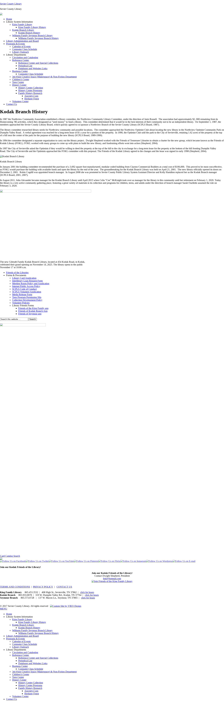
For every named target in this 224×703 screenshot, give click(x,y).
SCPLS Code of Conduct (24, 289)
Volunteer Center (20, 101)
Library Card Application (24, 278)
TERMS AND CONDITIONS (15, 586)
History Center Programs (30, 90)
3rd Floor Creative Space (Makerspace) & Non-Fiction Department (44, 76)
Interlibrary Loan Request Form (27, 280)
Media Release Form (22, 294)
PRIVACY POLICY (43, 586)
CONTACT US (64, 586)
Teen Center (18, 82)
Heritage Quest (31, 98)
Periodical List (25, 65)
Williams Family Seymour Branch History (38, 38)
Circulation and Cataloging (25, 57)
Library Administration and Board (22, 41)
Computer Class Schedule (24, 49)
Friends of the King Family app (33, 308)
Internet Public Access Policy (26, 286)
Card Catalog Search (10, 556)
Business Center (20, 71)
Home (9, 19)
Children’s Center (20, 79)
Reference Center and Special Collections (38, 63)
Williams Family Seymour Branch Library (32, 35)
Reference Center (20, 60)
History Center (19, 85)
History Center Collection (30, 87)
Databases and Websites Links (32, 68)
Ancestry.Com (31, 96)
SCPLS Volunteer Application (26, 291)
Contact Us (11, 104)
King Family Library (22, 24)
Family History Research (30, 93)
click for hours (87, 592)
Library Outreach (20, 52)
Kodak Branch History (29, 32)
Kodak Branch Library (23, 30)
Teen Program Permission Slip (26, 297)
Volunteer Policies (21, 302)
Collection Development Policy (27, 300)
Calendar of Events (21, 46)
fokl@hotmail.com (112, 578)
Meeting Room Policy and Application (30, 283)
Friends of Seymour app (29, 313)
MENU (3, 608)
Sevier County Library (11, 3)
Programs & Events (15, 43)
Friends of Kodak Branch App (33, 311)
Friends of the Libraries (17, 272)
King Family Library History (32, 27)
